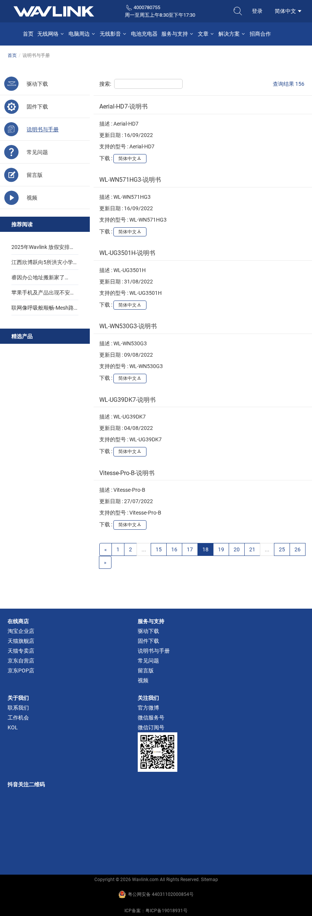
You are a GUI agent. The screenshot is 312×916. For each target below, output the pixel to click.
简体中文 (286, 11)
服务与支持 (175, 34)
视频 (143, 680)
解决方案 (229, 34)
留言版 (146, 670)
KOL (13, 727)
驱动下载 (148, 631)
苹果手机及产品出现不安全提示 (43, 295)
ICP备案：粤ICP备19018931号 (156, 910)
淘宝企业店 (21, 631)
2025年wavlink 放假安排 (40, 247)
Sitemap (209, 879)
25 (282, 549)
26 (297, 549)
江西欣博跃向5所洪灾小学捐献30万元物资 (44, 264)
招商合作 (260, 34)
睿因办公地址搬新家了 (38, 277)
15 (159, 549)
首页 (28, 34)
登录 (257, 11)
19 (221, 549)
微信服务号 (151, 718)
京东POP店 (21, 670)
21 (252, 549)
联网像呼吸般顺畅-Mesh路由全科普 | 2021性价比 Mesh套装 (44, 310)
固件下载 (148, 641)
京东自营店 (21, 661)
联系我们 (18, 708)
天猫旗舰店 (21, 641)
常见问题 (148, 661)
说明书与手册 (154, 651)
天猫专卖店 (21, 651)
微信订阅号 (151, 727)
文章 (204, 34)
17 (190, 549)
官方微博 (148, 708)
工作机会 (18, 718)
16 (174, 549)
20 (237, 549)
